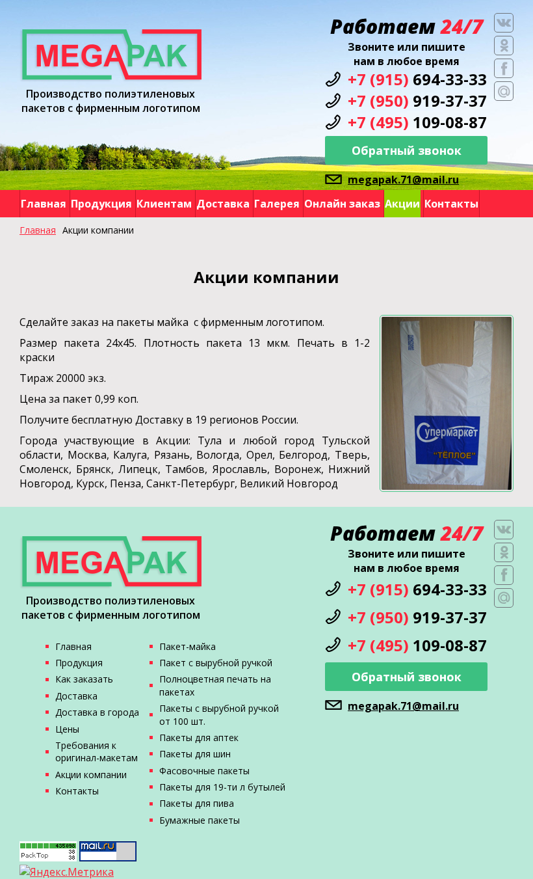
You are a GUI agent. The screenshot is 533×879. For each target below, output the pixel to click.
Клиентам (164, 203)
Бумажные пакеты (199, 820)
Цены (67, 729)
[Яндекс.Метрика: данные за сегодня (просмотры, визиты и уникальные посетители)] (67, 872)
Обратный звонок (407, 150)
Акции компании (91, 774)
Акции (402, 203)
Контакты (451, 203)
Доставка (223, 203)
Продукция (101, 203)
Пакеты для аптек (199, 737)
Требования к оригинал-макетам (96, 751)
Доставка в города (97, 712)
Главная (43, 203)
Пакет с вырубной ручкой (215, 662)
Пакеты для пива (196, 803)
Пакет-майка (187, 646)
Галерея (277, 203)
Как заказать (84, 679)
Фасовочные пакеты (204, 770)
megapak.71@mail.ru (403, 179)
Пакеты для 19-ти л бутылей (222, 787)
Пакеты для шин (195, 754)
